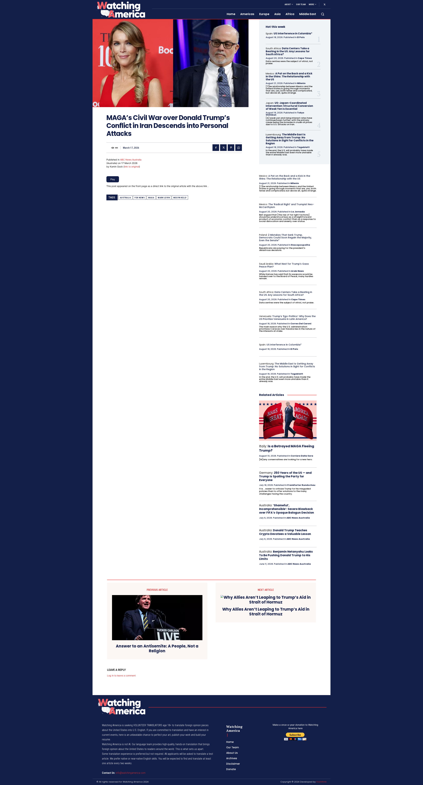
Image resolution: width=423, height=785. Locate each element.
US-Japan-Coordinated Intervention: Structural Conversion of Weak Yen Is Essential (289, 106)
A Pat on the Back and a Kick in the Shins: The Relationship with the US (289, 76)
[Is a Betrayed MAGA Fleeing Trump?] (288, 421)
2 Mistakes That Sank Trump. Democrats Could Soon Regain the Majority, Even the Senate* (285, 237)
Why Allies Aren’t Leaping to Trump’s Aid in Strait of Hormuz (265, 612)
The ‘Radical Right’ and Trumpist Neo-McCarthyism (286, 206)
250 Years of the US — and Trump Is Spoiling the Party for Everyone (285, 476)
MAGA (151, 197)
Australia (125, 197)
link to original (131, 166)
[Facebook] (215, 147)
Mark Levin (164, 197)
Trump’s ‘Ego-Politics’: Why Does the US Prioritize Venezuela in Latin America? (287, 318)
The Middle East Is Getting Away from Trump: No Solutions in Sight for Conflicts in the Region (289, 139)
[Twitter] (325, 5)
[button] (323, 14)
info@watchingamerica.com (130, 772)
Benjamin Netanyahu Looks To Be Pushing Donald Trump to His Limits (286, 555)
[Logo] (120, 9)
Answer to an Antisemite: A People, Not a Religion (157, 648)
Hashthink (321, 781)
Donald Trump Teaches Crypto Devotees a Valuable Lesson (285, 532)
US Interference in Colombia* (293, 33)
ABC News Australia (130, 159)
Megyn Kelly (180, 197)
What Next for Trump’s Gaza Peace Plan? (284, 265)
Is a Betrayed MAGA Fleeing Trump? (286, 448)
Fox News (140, 197)
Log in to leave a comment (121, 675)
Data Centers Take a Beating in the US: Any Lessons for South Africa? (288, 51)
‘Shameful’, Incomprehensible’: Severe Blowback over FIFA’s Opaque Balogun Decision (286, 509)
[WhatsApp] (238, 147)
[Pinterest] (231, 147)
